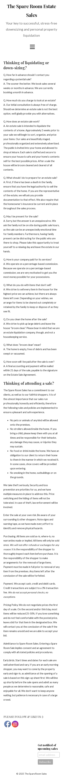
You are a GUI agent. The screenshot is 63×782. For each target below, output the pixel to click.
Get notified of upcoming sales (48, 746)
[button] (32, 47)
